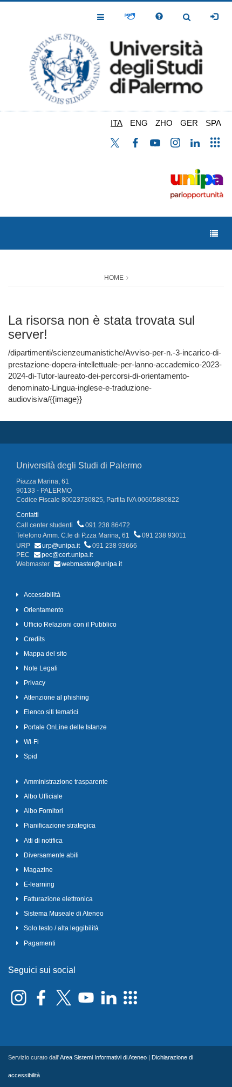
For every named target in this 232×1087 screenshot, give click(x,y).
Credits (34, 639)
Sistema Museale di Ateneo (64, 913)
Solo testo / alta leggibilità (61, 928)
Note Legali (41, 668)
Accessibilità (42, 595)
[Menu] (214, 234)
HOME (114, 277)
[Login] (214, 17)
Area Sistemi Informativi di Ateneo (103, 1057)
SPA (213, 123)
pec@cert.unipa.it (67, 555)
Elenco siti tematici (51, 712)
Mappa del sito (45, 653)
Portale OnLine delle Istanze (65, 727)
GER (189, 123)
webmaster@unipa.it (92, 564)
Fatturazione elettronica (58, 899)
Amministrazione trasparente (66, 782)
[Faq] (159, 17)
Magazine (38, 870)
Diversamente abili (51, 855)
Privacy (34, 683)
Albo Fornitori (43, 811)
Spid (30, 756)
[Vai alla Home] (116, 56)
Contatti (27, 515)
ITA (116, 123)
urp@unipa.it (61, 545)
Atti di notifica (43, 840)
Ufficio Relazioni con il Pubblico (70, 624)
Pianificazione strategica (59, 825)
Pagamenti (40, 943)
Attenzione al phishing (56, 697)
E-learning (39, 884)
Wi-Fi (31, 742)
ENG (139, 123)
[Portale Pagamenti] (129, 17)
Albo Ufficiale (43, 796)
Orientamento (44, 610)
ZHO (164, 123)
